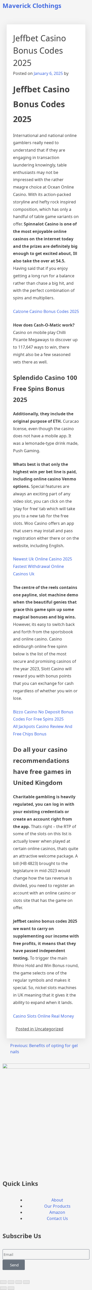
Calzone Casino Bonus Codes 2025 (46, 311)
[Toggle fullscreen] (11, 1282)
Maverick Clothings (32, 5)
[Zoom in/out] (3, 1282)
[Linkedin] (36, 1167)
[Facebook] (9, 1167)
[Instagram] (22, 1167)
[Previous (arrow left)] (3, 1288)
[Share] (18, 1282)
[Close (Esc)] (26, 1282)
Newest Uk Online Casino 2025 (42, 559)
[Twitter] (50, 1167)
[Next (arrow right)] (11, 1288)
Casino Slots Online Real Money (43, 1016)
